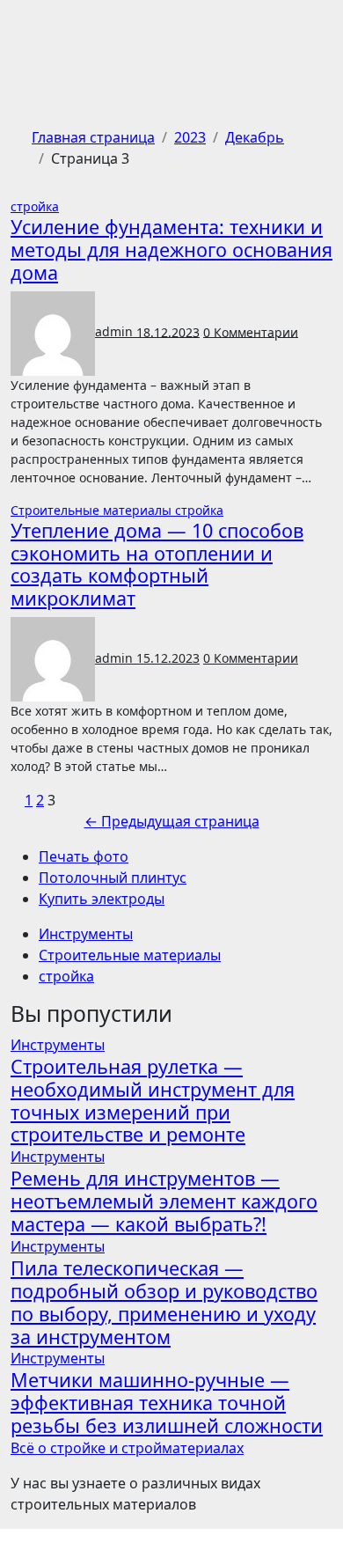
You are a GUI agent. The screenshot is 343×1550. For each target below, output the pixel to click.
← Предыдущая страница (171, 821)
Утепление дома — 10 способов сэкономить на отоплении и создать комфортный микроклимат (157, 565)
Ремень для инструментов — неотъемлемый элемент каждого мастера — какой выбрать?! (164, 1201)
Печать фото (83, 856)
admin (115, 331)
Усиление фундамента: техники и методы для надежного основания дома (171, 249)
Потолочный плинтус (112, 877)
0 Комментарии (250, 331)
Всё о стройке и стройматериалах (127, 1448)
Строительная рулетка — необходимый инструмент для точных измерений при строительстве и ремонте (153, 1101)
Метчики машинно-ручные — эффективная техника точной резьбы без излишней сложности (167, 1402)
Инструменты (86, 934)
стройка (35, 206)
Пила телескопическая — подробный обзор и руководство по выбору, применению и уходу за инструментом (164, 1302)
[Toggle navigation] (22, 34)
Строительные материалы (93, 510)
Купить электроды (101, 898)
